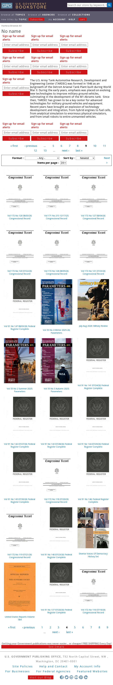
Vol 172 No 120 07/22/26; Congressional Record (20, 272)
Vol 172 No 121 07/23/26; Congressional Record (93, 272)
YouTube (76, 677)
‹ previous (31, 146)
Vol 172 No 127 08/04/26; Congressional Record (93, 217)
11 (104, 146)
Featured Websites (92, 671)
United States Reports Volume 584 (20, 618)
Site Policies (23, 666)
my (57, 19)
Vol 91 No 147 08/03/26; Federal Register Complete (19, 327)
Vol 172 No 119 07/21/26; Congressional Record (20, 556)
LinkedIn (86, 677)
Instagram (71, 677)
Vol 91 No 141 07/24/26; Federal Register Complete (93, 387)
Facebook (62, 677)
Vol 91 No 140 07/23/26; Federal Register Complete (56, 556)
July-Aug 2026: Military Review (93, 325)
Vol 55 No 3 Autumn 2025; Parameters (56, 390)
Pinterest (81, 677)
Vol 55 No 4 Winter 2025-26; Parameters (56, 331)
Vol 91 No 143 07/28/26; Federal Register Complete (56, 445)
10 (94, 146)
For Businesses (17, 671)
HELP (72, 19)
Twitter (66, 677)
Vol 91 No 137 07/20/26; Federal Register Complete (56, 611)
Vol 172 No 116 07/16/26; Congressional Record (93, 611)
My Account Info (87, 666)
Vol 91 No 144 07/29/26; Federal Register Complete (93, 445)
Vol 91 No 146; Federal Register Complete (93, 500)
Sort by (68, 158)
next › (65, 150)
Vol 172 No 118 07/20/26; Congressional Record (56, 500)
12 (35, 150)
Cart (82, 19)
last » (79, 150)
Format (17, 158)
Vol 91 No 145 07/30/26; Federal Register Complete (19, 500)
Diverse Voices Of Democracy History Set (93, 555)
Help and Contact (53, 666)
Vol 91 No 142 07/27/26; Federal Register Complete (19, 445)
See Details (56, 646)
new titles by (22, 19)
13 (45, 150)
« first (14, 146)
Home (4, 25)
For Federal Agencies (53, 671)
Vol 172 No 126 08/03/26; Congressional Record (20, 217)
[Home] (25, 7)
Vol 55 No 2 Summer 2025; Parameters (20, 390)
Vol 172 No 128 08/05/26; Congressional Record (56, 272)
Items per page (47, 162)
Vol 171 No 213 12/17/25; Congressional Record (56, 217)
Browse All (13, 14)
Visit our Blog (40, 677)
